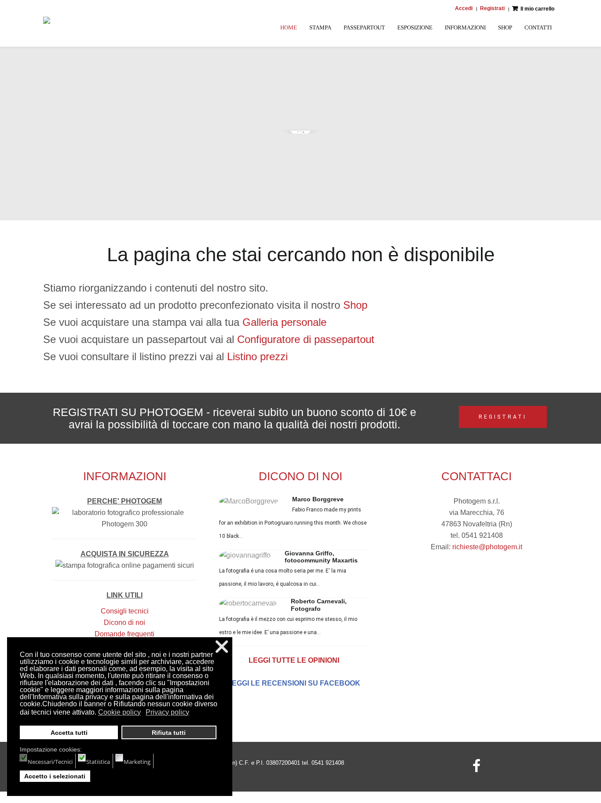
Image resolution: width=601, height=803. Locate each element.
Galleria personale (284, 322)
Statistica (98, 762)
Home (288, 27)
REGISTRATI (503, 417)
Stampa (320, 27)
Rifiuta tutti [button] (169, 732)
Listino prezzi (257, 356)
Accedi (464, 8)
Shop (505, 27)
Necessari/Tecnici (50, 762)
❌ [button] (222, 646)
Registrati (492, 8)
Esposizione (414, 27)
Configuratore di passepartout (305, 339)
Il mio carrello (537, 9)
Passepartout (364, 27)
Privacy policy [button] (167, 712)
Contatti (538, 27)
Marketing (137, 762)
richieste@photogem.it (487, 547)
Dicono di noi (124, 622)
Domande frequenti (124, 634)
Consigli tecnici (125, 611)
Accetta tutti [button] (69, 732)
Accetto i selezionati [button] (54, 776)
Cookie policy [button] (119, 712)
